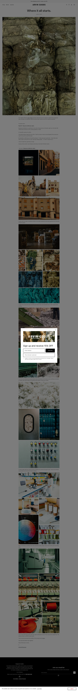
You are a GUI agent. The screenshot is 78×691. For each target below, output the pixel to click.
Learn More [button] (39, 688)
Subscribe (50, 350)
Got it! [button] (72, 688)
